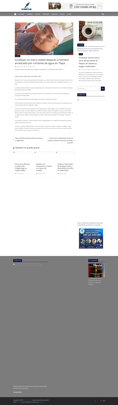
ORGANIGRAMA (17, 392)
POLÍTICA (37, 14)
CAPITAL (62, 14)
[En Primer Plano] (15, 14)
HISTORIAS (21, 14)
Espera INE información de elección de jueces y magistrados (29, 139)
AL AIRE (69, 14)
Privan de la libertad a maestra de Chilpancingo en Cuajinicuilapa (22, 167)
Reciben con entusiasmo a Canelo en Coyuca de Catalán (44, 167)
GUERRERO (30, 14)
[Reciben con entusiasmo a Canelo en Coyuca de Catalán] (44, 153)
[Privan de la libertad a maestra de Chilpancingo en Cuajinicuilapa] (22, 153)
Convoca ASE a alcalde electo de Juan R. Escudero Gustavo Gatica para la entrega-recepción (60, 140)
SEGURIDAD (46, 14)
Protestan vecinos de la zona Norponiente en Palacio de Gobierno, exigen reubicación (89, 62)
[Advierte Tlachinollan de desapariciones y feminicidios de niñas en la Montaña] (65, 153)
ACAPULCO (55, 14)
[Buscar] (103, 89)
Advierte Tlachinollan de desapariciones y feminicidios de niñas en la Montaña (65, 167)
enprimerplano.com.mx (30, 66)
